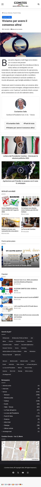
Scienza (5, 371)
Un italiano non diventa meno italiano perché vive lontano (29, 210)
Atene (4, 341)
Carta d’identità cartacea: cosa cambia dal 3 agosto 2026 (10, 210)
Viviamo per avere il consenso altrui (20, 128)
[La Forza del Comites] (30, 222)
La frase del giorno (32, 364)
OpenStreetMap (27, 459)
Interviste (11, 364)
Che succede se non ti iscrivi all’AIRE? (26, 297)
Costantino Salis (13, 123)
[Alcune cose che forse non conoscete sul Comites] (7, 317)
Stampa (20, 371)
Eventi (4, 364)
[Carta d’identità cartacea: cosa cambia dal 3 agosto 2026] (11, 201)
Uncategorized (7, 374)
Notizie (10, 13)
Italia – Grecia (8, 407)
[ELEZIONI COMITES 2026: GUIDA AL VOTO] (7, 291)
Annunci (5, 361)
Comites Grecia (20, 341)
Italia (25, 351)
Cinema (11, 341)
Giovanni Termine (7, 348)
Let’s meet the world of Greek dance (16, 265)
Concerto (29, 341)
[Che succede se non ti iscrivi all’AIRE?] (7, 300)
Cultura (33, 361)
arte (32, 338)
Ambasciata (6, 338)
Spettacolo (18, 354)
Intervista (23, 348)
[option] (20, 257)
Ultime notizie (29, 371)
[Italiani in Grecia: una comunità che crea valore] (11, 222)
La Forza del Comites (28, 229)
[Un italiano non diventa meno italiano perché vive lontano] (30, 201)
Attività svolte (14, 361)
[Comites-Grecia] (20, 4)
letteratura (32, 351)
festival (16, 344)
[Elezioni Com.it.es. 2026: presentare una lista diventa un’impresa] (7, 282)
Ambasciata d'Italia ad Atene (20, 338)
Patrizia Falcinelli (7, 354)
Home (5, 13)
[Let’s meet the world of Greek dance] (7, 309)
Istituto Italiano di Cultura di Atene (12, 351)
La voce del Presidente (9, 367)
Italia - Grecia (20, 364)
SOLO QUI (12, 371)
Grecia (17, 348)
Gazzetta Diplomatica (27, 344)
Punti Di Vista (17, 13)
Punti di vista (29, 123)
